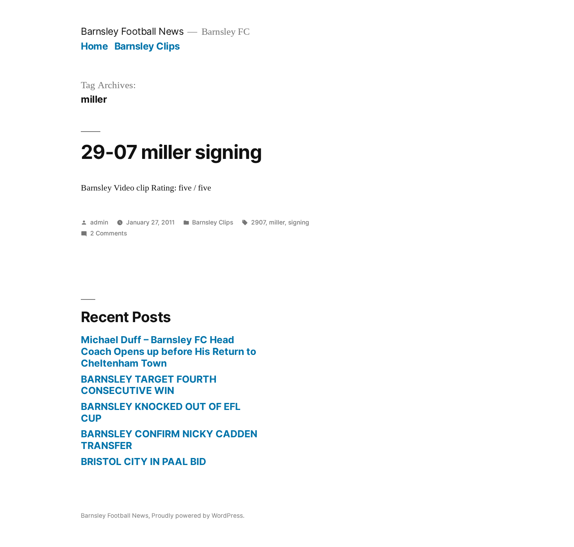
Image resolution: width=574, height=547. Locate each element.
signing (298, 222)
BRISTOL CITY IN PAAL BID (143, 461)
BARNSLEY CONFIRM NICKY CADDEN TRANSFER (169, 439)
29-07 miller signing (171, 152)
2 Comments (108, 233)
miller (277, 222)
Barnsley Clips (147, 46)
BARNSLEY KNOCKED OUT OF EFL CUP (161, 412)
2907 (258, 222)
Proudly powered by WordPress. (198, 515)
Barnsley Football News (132, 31)
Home (94, 46)
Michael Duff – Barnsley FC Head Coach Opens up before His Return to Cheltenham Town (168, 351)
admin (99, 222)
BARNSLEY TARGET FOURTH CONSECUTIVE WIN (148, 385)
